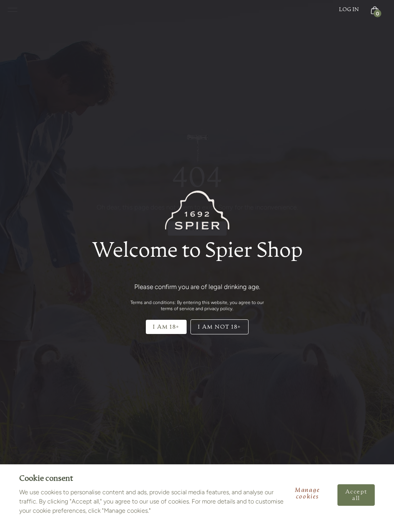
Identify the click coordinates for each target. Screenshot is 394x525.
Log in (349, 9)
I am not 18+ (219, 327)
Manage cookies (307, 493)
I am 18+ (166, 327)
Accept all (356, 495)
